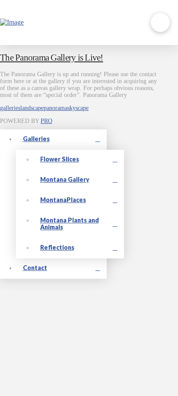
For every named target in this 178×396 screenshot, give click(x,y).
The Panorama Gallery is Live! (51, 57)
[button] (160, 22)
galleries (10, 108)
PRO (46, 121)
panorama (55, 108)
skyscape (78, 108)
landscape (32, 108)
